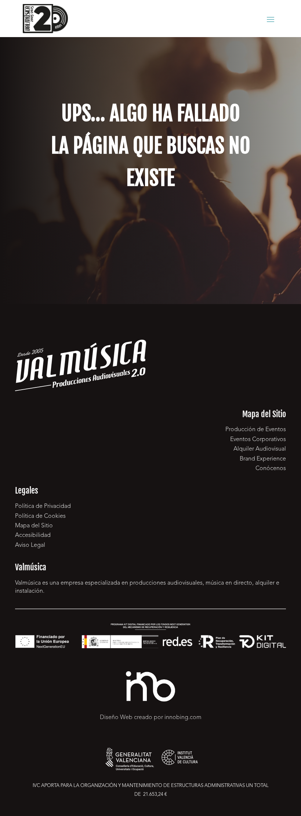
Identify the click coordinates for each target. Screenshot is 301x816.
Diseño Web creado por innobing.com (151, 718)
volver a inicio (150, 232)
